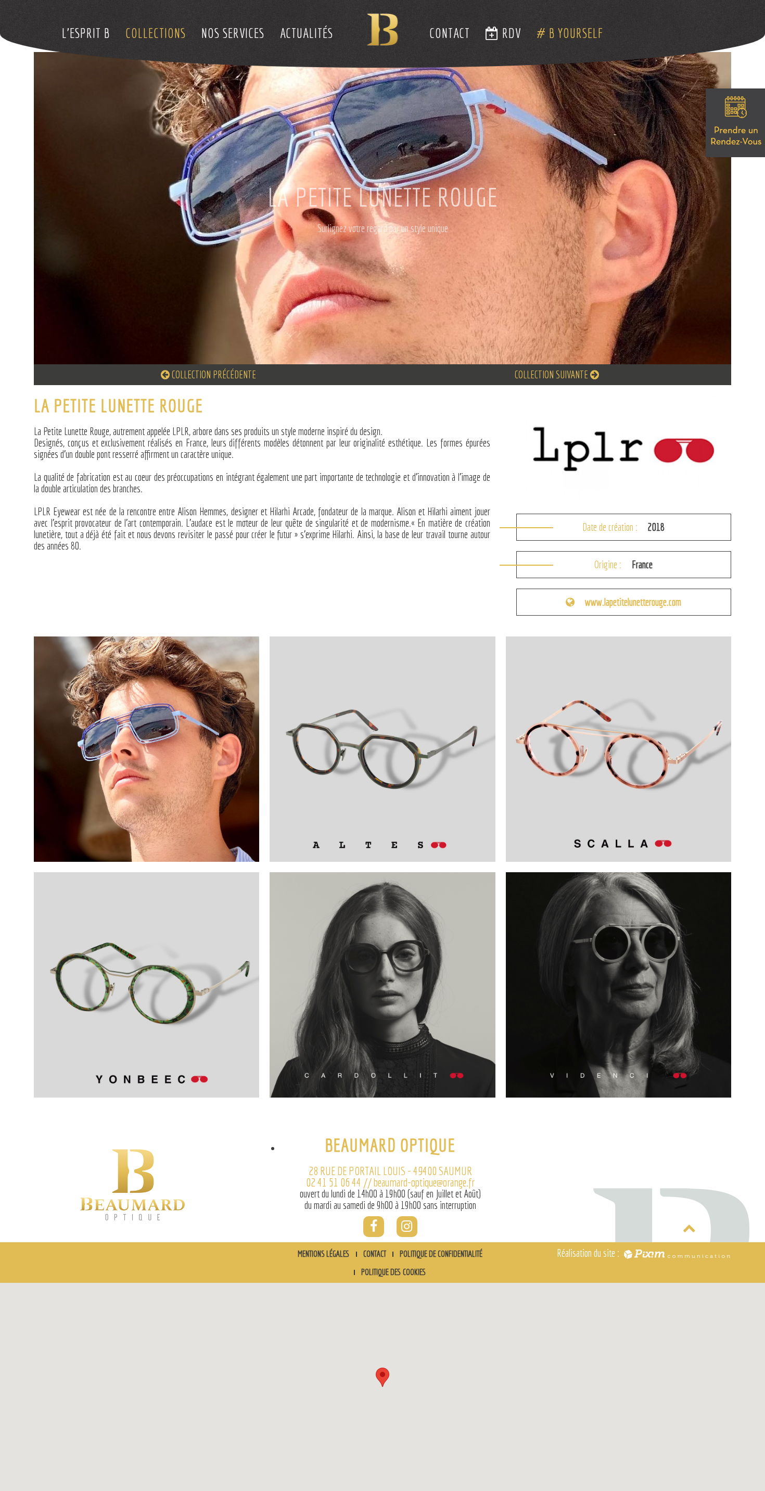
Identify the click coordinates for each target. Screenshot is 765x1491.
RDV (510, 33)
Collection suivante (552, 374)
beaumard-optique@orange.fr (424, 1182)
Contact (449, 33)
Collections (155, 33)
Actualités (306, 33)
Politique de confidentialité (441, 1253)
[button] (382, 1377)
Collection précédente (213, 374)
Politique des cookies (393, 1272)
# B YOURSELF (570, 33)
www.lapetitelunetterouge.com (633, 602)
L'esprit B (86, 33)
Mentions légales (324, 1253)
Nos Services (232, 33)
